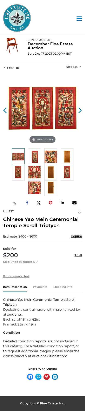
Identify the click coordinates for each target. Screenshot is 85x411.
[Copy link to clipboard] (14, 202)
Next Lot (72, 67)
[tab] (15, 289)
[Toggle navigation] (79, 18)
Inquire (76, 236)
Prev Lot (12, 68)
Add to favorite (79, 212)
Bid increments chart (16, 276)
